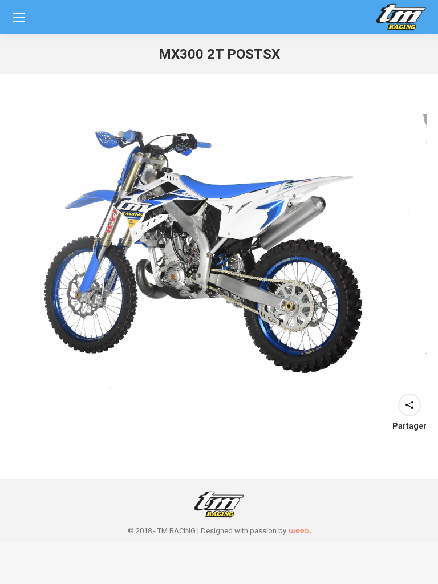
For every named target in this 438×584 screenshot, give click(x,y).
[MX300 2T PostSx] (219, 252)
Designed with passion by (244, 530)
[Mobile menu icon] (18, 17)
